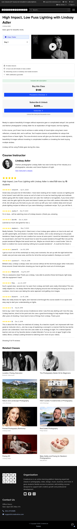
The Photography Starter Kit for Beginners (55, 373)
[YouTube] (25, 494)
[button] (72, 524)
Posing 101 (6, 456)
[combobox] (49, 9)
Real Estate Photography (49, 428)
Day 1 (6, 42)
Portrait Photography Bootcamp (13, 428)
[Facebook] (29, 494)
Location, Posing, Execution (12, 373)
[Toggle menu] (73, 9)
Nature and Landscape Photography (15, 400)
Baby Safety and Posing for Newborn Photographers (53, 457)
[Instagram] (34, 494)
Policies (38, 526)
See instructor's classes (23, 171)
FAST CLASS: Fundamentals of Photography (56, 400)
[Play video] (52, 47)
